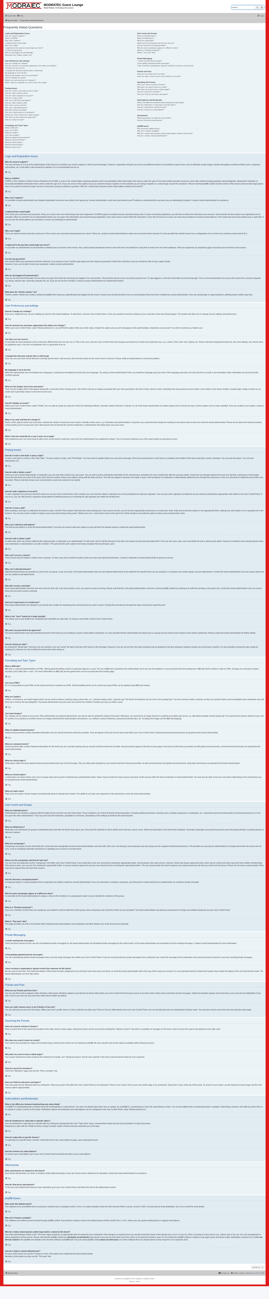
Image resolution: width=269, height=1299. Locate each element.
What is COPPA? (11, 38)
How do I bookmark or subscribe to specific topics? (156, 105)
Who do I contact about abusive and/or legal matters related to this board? (165, 133)
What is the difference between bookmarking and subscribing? (160, 102)
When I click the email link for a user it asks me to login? (26, 82)
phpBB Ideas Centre (118, 1220)
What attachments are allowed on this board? (154, 118)
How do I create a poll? (13, 98)
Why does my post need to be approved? (20, 117)
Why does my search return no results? (152, 87)
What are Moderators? (145, 38)
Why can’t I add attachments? (16, 108)
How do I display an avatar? (15, 78)
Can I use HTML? (11, 130)
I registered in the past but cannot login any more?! (24, 48)
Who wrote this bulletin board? (148, 128)
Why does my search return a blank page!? (153, 89)
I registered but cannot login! (15, 43)
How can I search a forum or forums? (151, 84)
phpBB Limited (75, 1207)
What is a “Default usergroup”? (148, 50)
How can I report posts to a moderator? (20, 112)
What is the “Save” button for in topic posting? (22, 115)
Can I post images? (12, 135)
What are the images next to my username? (21, 75)
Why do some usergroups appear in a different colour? (157, 48)
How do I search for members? (149, 92)
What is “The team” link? (146, 53)
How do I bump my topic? (14, 120)
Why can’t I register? (13, 41)
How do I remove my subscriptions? (150, 110)
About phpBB (185, 1207)
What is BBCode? (11, 128)
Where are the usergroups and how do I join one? (155, 43)
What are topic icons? (13, 147)
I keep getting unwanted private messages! (153, 63)
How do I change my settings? (16, 63)
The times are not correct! (15, 68)
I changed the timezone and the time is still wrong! (23, 70)
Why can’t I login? (11, 45)
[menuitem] (20, 16)
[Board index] (24, 5)
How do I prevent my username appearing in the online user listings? (31, 66)
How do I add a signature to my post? (19, 96)
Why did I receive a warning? (16, 110)
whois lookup (178, 1234)
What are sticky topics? (14, 142)
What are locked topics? (14, 145)
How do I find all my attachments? (150, 120)
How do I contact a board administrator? (152, 136)
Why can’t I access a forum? (16, 105)
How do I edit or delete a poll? (16, 103)
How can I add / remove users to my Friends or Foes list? (159, 76)
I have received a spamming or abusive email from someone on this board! (165, 66)
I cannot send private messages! (149, 61)
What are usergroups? (145, 41)
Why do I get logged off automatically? (19, 53)
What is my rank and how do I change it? (20, 80)
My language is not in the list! (16, 73)
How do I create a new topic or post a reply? (21, 91)
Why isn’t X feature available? (148, 131)
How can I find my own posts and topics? (152, 94)
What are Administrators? (146, 36)
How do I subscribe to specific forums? (152, 107)
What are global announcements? (17, 137)
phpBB (8, 375)
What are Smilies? (12, 133)
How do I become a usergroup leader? (151, 45)
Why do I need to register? (15, 36)
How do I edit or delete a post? (16, 93)
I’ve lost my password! (13, 50)
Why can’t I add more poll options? (18, 100)
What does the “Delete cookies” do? (18, 55)
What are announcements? (15, 140)
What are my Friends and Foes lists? (151, 74)
